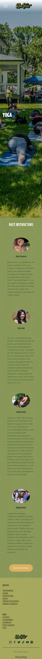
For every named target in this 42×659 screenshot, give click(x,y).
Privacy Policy (21, 657)
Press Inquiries (8, 625)
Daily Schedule (21, 568)
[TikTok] (23, 642)
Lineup (5, 593)
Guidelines (7, 622)
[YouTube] (27, 642)
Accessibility (8, 620)
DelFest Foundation (11, 601)
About (5, 598)
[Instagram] (10, 642)
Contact (6, 617)
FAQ (4, 628)
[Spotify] (31, 642)
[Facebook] (14, 642)
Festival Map (8, 596)
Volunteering (8, 590)
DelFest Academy (10, 604)
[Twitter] (19, 642)
